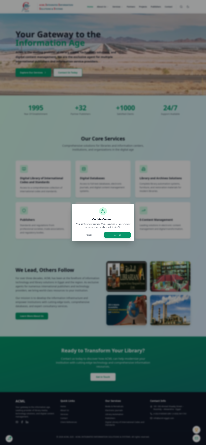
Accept (117, 235)
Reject (89, 235)
